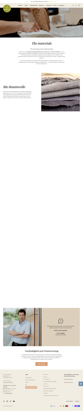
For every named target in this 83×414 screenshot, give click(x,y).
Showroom (49, 5)
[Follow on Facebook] (4, 401)
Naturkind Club (33, 5)
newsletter (45, 393)
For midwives (46, 379)
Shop (26, 5)
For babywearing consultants (50, 381)
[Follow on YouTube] (14, 401)
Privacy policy (28, 377)
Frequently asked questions (49, 388)
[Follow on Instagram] (7, 401)
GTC (26, 384)
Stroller (20, 5)
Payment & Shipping (30, 380)
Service (55, 5)
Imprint (27, 382)
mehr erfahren (41, 364)
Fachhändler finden (68, 382)
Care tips (45, 383)
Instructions (46, 386)
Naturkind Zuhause (68, 379)
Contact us (45, 374)
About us (41, 5)
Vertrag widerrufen (31, 387)
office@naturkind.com (8, 382)
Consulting (61, 5)
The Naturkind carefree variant (50, 395)
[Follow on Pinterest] (10, 401)
